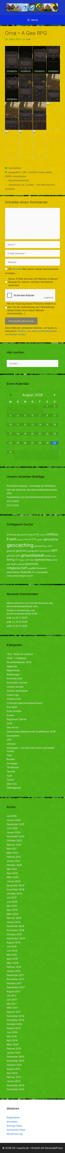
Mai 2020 (12, 869)
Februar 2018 (14, 966)
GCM (9, 723)
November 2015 (15, 1060)
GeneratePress (54, 1148)
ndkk (32, 560)
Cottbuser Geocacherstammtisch (24, 703)
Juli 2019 (11, 897)
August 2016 (13, 1028)
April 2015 (12, 1073)
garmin (40, 539)
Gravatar (17, 269)
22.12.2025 (21, 625)
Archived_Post (14, 678)
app (18, 534)
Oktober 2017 (14, 983)
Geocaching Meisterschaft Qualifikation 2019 (31, 731)
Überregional (14, 787)
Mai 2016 (12, 1036)
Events (10, 715)
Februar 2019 (14, 917)
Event (11, 539)
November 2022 (15, 836)
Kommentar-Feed (16, 1129)
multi (26, 560)
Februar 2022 (14, 844)
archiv (24, 534)
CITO (36, 534)
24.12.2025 (13, 501)
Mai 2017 (11, 1003)
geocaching (20, 545)
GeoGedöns (14, 168)
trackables (42, 572)
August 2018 (13, 942)
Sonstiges (12, 763)
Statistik (26, 572)
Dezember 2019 (15, 885)
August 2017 (13, 991)
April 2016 (12, 1040)
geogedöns (14, 172)
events (20, 539)
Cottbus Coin (14, 698)
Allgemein (12, 666)
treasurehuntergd (16, 575)
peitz (14, 564)
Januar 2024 (13, 832)
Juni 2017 (12, 999)
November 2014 (15, 1089)
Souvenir (42, 568)
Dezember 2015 (15, 1056)
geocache (51, 539)
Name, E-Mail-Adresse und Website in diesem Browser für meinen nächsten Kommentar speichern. (33, 282)
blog (30, 534)
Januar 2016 (13, 1052)
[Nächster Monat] (54, 395)
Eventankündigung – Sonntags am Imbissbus (31, 485)
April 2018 (12, 958)
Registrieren (13, 1117)
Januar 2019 (13, 922)
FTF (34, 539)
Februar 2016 (14, 1048)
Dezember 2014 (15, 1085)
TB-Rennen (13, 767)
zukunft (29, 576)
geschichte (45, 551)
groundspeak (32, 555)
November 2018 (15, 930)
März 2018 (12, 962)
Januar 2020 (13, 881)
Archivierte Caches (17, 682)
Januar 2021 (13, 860)
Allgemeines (13, 670)
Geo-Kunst (12, 727)
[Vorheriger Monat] (10, 395)
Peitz (9, 755)
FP (30, 539)
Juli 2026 (12, 815)
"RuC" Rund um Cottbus (20, 654)
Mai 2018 (12, 954)
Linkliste (11, 743)
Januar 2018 (13, 971)
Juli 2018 (11, 946)
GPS (18, 555)
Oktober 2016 (14, 1024)
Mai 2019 (12, 905)
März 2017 (12, 1007)
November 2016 (15, 1019)
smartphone (19, 176)
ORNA (8, 176)
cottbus (52, 534)
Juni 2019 (12, 901)
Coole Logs (13, 694)
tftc (34, 572)
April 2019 (12, 909)
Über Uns (12, 783)
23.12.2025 (13, 505)
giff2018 (11, 555)
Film (26, 539)
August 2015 (13, 1068)
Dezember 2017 (15, 975)
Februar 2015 (14, 1077)
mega (21, 560)
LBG (24, 172)
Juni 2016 (12, 1032)
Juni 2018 (12, 950)
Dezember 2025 (15, 824)
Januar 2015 (13, 1081)
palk (9, 564)
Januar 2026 (13, 820)
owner (54, 559)
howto (48, 555)
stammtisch (13, 572)
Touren (10, 779)
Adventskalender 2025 (19, 662)
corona (42, 535)
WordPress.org (15, 1133)
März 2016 (12, 1044)
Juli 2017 (11, 995)
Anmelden (12, 1121)
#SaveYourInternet (18, 180)
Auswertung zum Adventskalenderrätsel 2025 (31, 497)
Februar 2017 (14, 1011)
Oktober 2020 (14, 865)
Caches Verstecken (17, 690)
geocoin (11, 550)
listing (10, 559)
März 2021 (12, 852)
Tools (9, 775)
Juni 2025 (12, 828)
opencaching (42, 559)
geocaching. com (43, 546)
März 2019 (12, 914)
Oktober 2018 (14, 934)
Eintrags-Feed (14, 1125)
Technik (11, 771)
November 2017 (15, 979)
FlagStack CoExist (16, 719)
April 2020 (12, 873)
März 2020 (12, 877)
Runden (11, 759)
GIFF (54, 550)
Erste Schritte (14, 711)
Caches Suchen (15, 686)
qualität (32, 568)
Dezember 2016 (15, 1016)
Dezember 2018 (15, 926)
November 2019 (15, 889)
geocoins (21, 550)
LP (16, 559)
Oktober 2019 (14, 893)
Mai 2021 (11, 848)
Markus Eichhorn (16, 603)
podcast (21, 564)
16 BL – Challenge (16, 658)
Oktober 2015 (14, 1064)
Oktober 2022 (14, 840)
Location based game (40, 172)
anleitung (11, 534)
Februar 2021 (14, 856)
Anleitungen (13, 674)
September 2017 (16, 987)
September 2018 (16, 938)
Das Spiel (12, 707)
